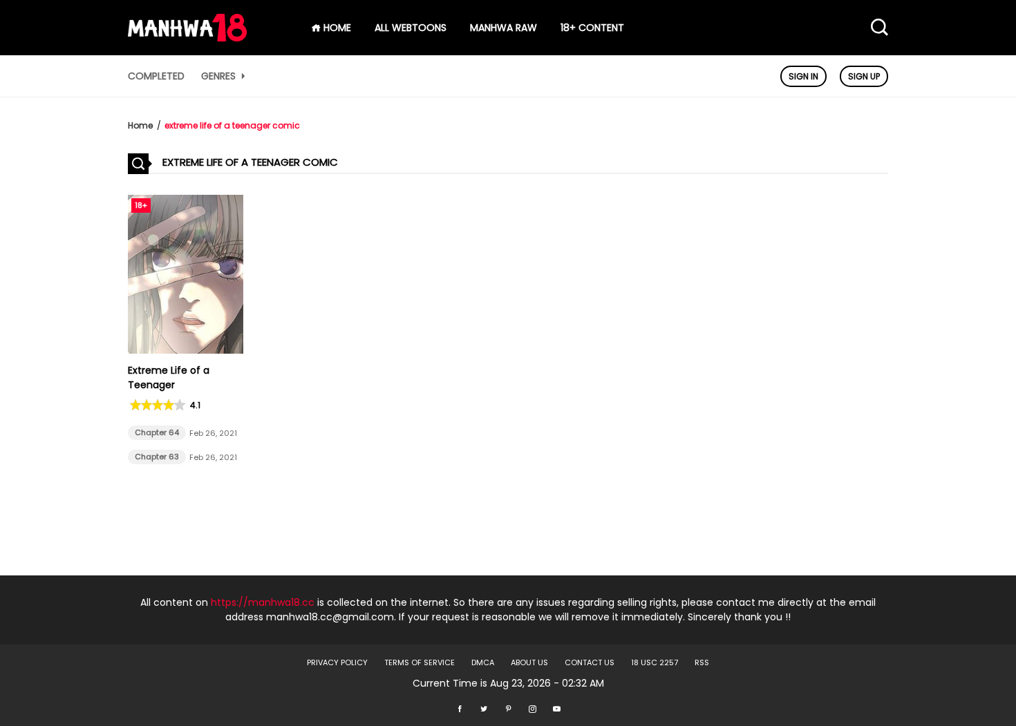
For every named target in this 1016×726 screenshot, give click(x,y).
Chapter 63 (157, 456)
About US (529, 662)
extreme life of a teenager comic (232, 125)
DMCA (482, 662)
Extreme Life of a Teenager (168, 377)
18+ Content (592, 28)
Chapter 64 (157, 432)
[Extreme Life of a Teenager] (185, 350)
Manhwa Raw (503, 28)
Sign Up (864, 76)
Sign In (803, 76)
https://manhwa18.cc (262, 602)
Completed (156, 76)
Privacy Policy (337, 662)
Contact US (589, 662)
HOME (336, 28)
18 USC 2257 (654, 662)
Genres (219, 76)
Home (140, 125)
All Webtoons (410, 28)
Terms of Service (419, 662)
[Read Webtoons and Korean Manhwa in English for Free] (187, 38)
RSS (702, 662)
